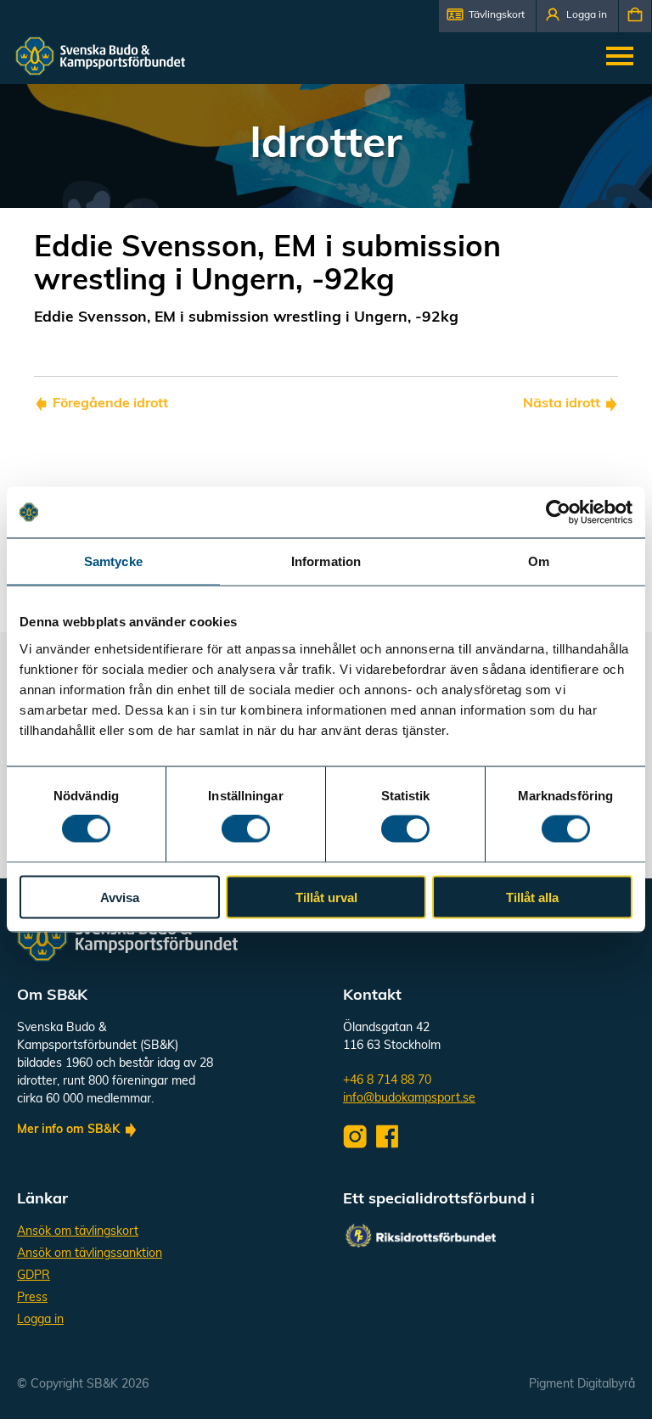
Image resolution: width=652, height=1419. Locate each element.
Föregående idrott (110, 404)
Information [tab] (326, 561)
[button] (487, 16)
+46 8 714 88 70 (387, 1080)
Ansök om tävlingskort (77, 1232)
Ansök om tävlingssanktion (89, 1254)
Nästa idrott (561, 404)
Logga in (40, 1320)
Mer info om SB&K (68, 1130)
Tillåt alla (532, 896)
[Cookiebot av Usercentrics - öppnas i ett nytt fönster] (558, 512)
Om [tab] (538, 561)
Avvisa (119, 896)
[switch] (246, 829)
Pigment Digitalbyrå (582, 1384)
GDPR (33, 1276)
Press (32, 1298)
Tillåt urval (326, 896)
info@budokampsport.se (409, 1098)
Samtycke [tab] (113, 561)
